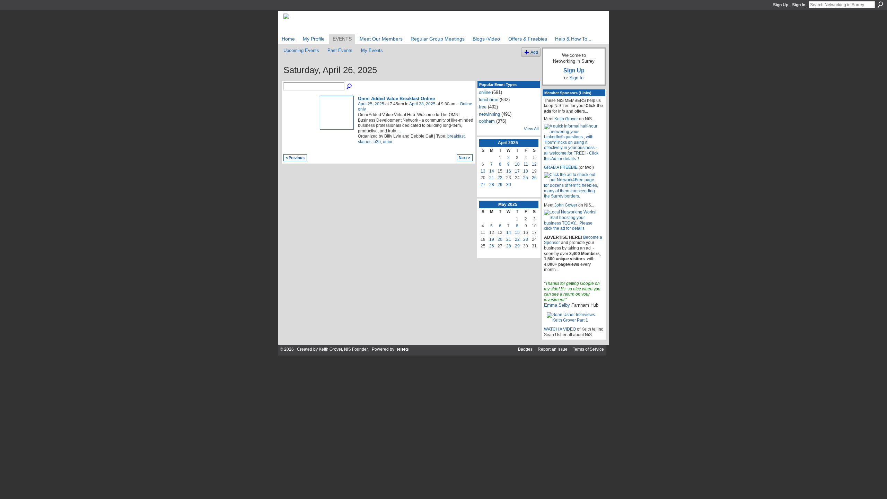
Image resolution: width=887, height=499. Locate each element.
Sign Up (780, 4)
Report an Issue (553, 349)
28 (491, 184)
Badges (525, 349)
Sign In (798, 4)
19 (491, 239)
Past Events (339, 50)
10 (517, 164)
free (482, 107)
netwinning (489, 114)
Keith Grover (566, 118)
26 (534, 177)
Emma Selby (557, 305)
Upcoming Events (301, 50)
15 (517, 232)
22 (500, 177)
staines (364, 141)
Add (534, 52)
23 (525, 239)
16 (508, 171)
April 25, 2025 (371, 104)
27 (483, 184)
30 (508, 184)
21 (491, 177)
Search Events (349, 87)
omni (387, 141)
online (485, 92)
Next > (464, 158)
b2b (377, 141)
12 (534, 164)
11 (526, 164)
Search (880, 4)
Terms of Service (588, 349)
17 (517, 171)
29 (500, 184)
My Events (372, 50)
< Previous (295, 158)
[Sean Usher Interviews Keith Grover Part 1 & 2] (574, 317)
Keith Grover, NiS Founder (343, 349)
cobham (487, 121)
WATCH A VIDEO (560, 329)
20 (500, 239)
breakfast (456, 136)
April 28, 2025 (422, 104)
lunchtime (488, 99)
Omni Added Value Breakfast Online (396, 98)
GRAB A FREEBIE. (561, 167)
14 (491, 171)
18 (525, 171)
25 (525, 177)
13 (483, 171)
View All (531, 128)
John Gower (565, 205)
